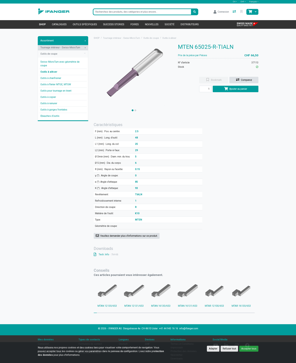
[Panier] (249, 12)
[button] (257, 66)
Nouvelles (151, 24)
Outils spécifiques (85, 24)
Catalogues (59, 24)
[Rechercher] (194, 12)
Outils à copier (48, 97)
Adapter (213, 348)
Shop (42, 24)
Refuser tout (229, 348)
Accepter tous (248, 348)
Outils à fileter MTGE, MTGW (55, 84)
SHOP (97, 38)
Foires (134, 24)
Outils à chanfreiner (50, 78)
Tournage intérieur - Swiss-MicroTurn (60, 47)
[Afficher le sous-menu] (85, 40)
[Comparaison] (234, 12)
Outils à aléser (48, 71)
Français (253, 1)
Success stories (113, 24)
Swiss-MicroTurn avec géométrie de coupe (60, 63)
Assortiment (47, 40)
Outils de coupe (48, 53)
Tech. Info (108, 254)
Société (169, 24)
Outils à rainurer (48, 103)
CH (234, 1)
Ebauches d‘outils (49, 115)
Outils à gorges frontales (53, 109)
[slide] (133, 110)
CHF (242, 1)
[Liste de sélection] (241, 12)
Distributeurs (190, 24)
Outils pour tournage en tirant (55, 90)
